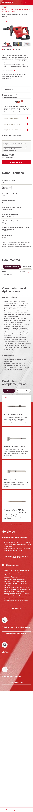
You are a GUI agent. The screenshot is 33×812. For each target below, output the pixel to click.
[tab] (7, 21)
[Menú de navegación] (3, 2)
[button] (16, 106)
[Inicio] (9, 2)
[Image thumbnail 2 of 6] (18, 44)
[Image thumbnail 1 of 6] (7, 44)
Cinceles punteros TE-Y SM (14, 510)
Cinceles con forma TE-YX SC (15, 447)
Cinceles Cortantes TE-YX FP (15, 414)
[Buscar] (29, 2)
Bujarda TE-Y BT (10, 479)
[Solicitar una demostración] (7, 810)
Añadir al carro (17, 162)
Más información (7, 70)
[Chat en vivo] (10, 810)
